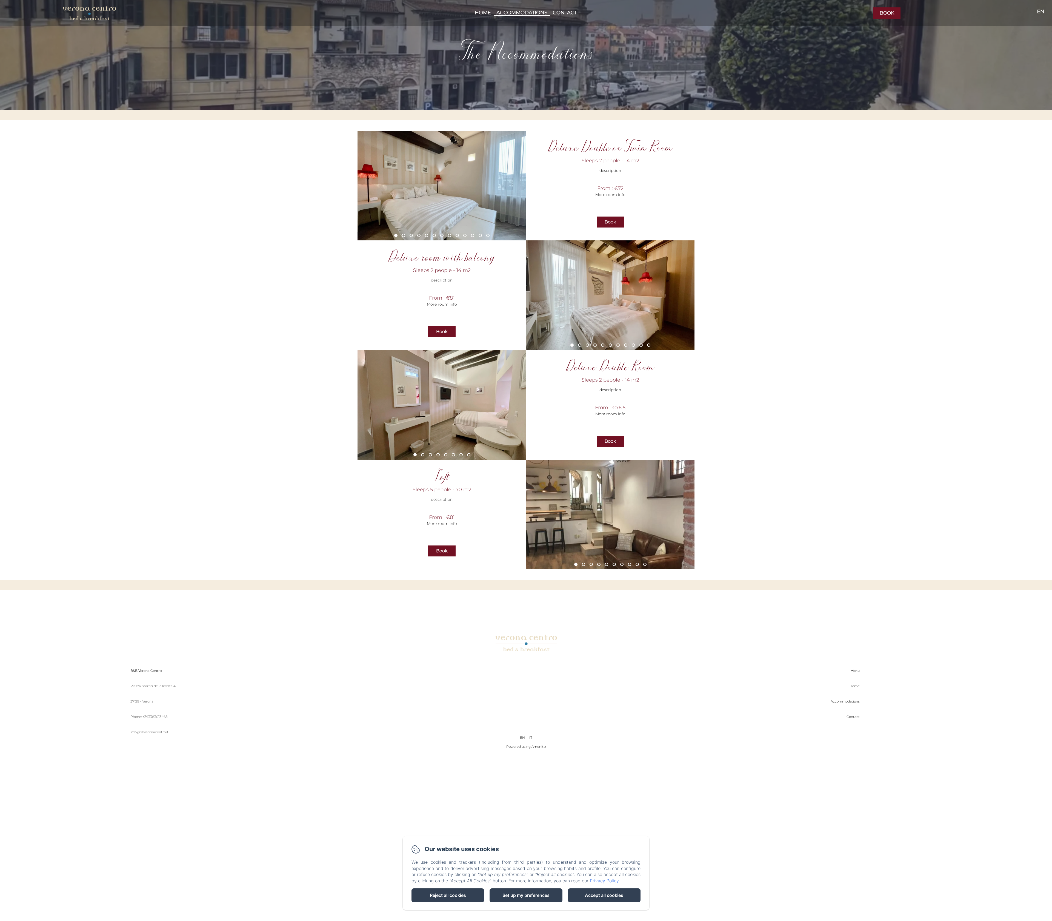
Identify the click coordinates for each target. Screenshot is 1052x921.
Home (483, 13)
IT (530, 737)
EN (522, 737)
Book (887, 13)
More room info (610, 194)
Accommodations (521, 13)
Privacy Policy (604, 880)
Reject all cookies (448, 895)
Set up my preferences (526, 895)
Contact (565, 13)
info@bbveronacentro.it (149, 732)
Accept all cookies (604, 895)
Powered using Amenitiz (526, 746)
